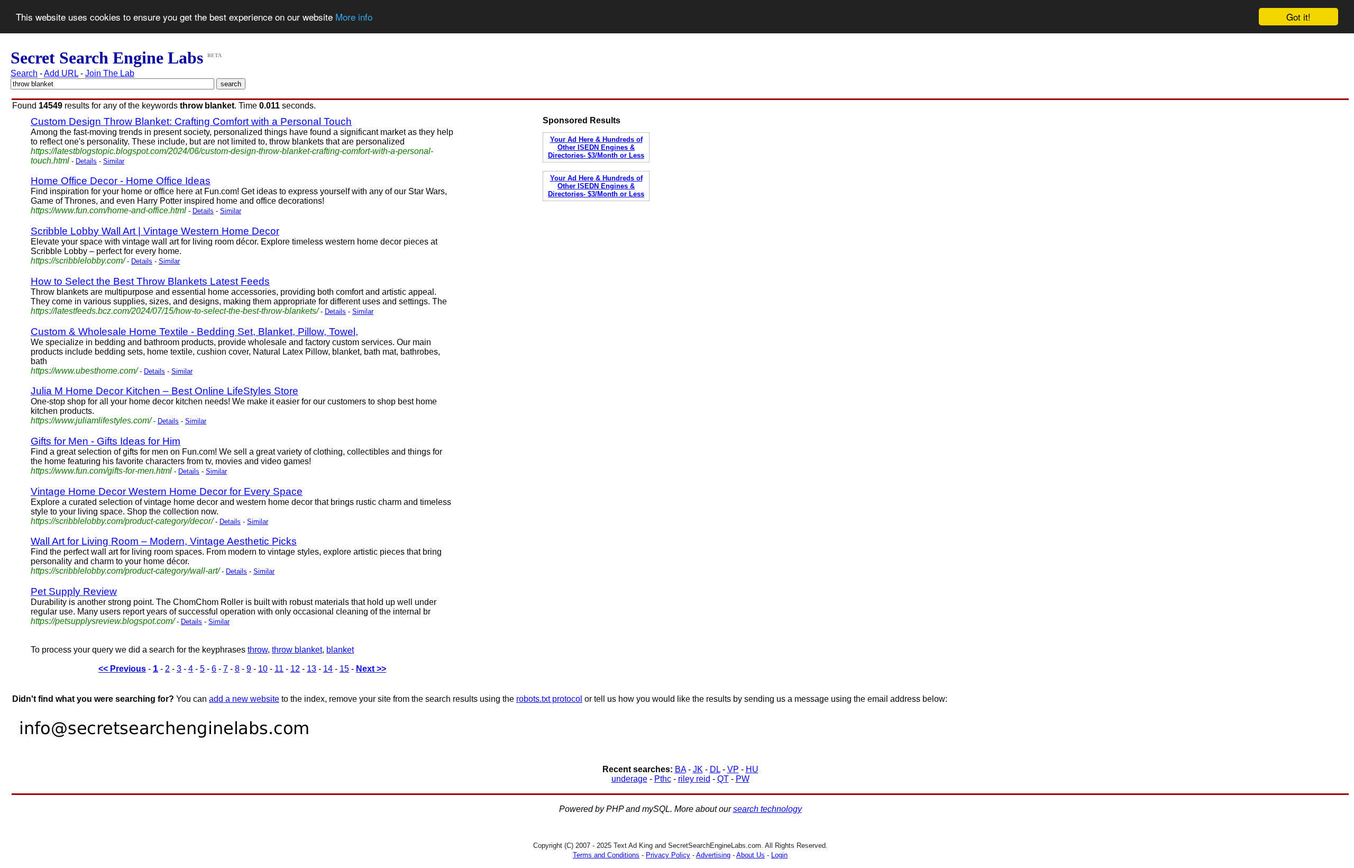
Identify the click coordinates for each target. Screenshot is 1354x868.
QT (723, 778)
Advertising (713, 855)
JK (698, 769)
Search (24, 73)
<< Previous (122, 668)
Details (86, 161)
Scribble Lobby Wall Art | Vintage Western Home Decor (155, 231)
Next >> (371, 668)
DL (715, 769)
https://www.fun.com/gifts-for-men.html (101, 470)
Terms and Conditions (606, 855)
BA (680, 769)
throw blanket (297, 649)
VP (733, 769)
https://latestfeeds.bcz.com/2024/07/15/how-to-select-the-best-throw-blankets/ (174, 310)
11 (279, 668)
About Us (750, 855)
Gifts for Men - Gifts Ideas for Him (105, 441)
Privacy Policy (668, 855)
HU (752, 769)
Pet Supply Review (74, 591)
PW (742, 778)
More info (353, 17)
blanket (340, 649)
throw (258, 649)
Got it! (1298, 16)
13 (311, 668)
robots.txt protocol (549, 698)
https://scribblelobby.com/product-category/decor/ (122, 521)
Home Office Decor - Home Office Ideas (121, 180)
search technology (767, 808)
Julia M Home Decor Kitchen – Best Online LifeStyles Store (164, 390)
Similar (113, 161)
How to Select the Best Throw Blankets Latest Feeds (150, 281)
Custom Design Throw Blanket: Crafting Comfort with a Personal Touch (191, 121)
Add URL (61, 73)
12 (295, 668)
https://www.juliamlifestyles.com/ (91, 420)
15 (344, 668)
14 (328, 668)
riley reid (694, 778)
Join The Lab (109, 73)
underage (629, 778)
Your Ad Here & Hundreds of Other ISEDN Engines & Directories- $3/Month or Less (596, 147)
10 (263, 668)
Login (779, 855)
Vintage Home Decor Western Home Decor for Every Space (167, 491)
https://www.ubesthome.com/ (84, 370)
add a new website (244, 698)
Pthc (662, 778)
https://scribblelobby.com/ (78, 260)
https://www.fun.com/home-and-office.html (108, 210)
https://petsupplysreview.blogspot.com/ (103, 621)
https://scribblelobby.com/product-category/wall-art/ (125, 570)
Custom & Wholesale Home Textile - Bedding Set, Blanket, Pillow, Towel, (194, 331)
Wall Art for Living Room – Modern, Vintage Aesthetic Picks (164, 541)
